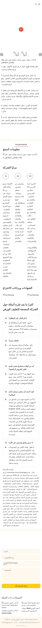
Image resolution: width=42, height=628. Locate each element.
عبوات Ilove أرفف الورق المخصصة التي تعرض (30, 609)
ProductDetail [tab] (21, 144)
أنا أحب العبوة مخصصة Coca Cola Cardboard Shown (10, 611)
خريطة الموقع (21, 625)
